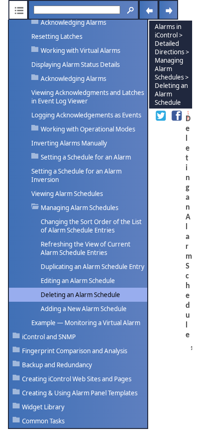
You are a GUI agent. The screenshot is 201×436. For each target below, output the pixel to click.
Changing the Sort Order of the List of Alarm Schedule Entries (91, 226)
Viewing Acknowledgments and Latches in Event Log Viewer (87, 96)
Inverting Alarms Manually (69, 143)
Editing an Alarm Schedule (78, 280)
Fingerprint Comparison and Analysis (74, 351)
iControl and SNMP (49, 337)
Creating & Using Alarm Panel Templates (79, 393)
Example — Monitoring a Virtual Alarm (85, 323)
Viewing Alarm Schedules (67, 193)
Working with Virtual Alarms (80, 50)
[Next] (168, 10)
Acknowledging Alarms (73, 22)
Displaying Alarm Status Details (75, 64)
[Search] (129, 10)
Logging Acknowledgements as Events (86, 115)
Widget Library (43, 407)
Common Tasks (43, 421)
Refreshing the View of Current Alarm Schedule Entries (85, 248)
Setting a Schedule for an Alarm (86, 157)
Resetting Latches (56, 36)
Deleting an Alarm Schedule (80, 295)
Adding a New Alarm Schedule (84, 309)
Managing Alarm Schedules (79, 207)
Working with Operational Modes (88, 129)
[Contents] (18, 10)
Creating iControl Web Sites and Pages (76, 379)
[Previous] (149, 10)
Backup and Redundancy (57, 365)
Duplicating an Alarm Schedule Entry (92, 266)
